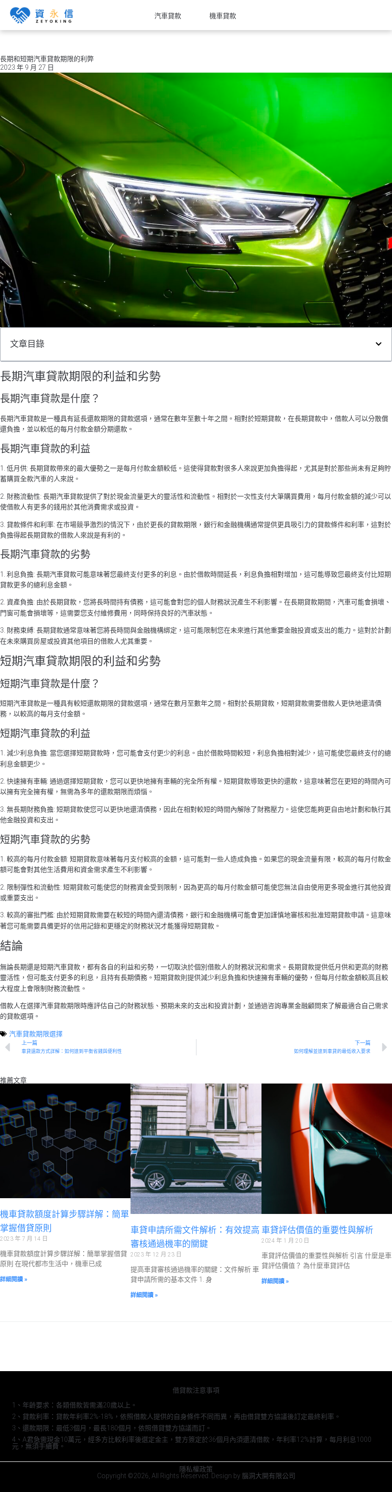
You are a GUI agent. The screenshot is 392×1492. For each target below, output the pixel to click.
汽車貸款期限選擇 (36, 1034)
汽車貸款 (167, 16)
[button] (378, 344)
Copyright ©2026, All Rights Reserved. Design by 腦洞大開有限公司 (196, 1476)
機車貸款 (222, 16)
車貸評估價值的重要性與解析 (317, 1230)
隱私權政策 (196, 1469)
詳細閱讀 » (13, 1279)
